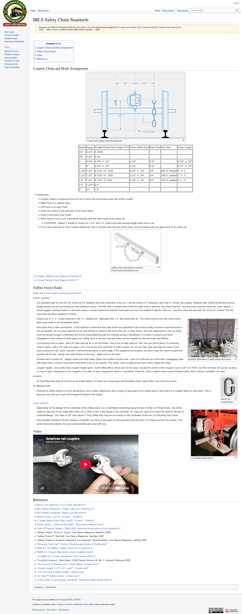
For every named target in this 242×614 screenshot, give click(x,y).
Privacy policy (38, 610)
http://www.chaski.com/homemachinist (59, 293)
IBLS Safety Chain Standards (167, 27)
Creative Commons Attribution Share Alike (75, 604)
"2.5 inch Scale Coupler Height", (59, 572)
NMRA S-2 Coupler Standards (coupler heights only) (64, 552)
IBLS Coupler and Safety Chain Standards (133, 27)
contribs (90, 27)
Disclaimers (64, 610)
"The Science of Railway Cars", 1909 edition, (66, 564)
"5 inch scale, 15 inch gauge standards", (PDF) (73, 580)
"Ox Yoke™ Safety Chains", (57, 576)
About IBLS (52, 610)
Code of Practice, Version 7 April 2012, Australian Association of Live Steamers (77, 528)
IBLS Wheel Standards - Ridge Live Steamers (60, 512)
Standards (51, 587)
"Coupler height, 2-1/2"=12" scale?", (61, 568)
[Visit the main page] (14, 13)
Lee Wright (158, 407)
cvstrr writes (39, 403)
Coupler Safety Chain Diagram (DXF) (56, 280)
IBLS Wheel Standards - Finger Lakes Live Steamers (64, 508)
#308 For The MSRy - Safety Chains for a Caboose (63, 548)
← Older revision (51, 30)
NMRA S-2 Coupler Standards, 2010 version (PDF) (66, 556)
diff (41, 30)
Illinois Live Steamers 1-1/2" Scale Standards (60, 504)
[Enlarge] (183, 140)
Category (39, 587)
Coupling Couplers (47, 560)
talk (84, 27)
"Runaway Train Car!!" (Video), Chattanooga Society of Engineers (71, 544)
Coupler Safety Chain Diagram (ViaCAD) (58, 276)
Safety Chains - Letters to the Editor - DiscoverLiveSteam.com (69, 524)
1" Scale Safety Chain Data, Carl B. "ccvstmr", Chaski (64, 520)
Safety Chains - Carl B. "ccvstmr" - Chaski (58, 516)
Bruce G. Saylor (62, 532)
